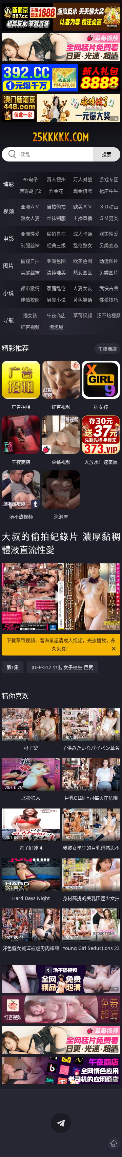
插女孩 (30, 315)
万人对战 (82, 179)
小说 (8, 293)
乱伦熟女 (82, 245)
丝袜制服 (56, 218)
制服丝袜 (30, 245)
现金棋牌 (82, 191)
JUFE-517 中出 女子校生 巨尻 (62, 667)
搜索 (106, 154)
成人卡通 (82, 234)
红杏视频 (30, 327)
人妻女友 (82, 288)
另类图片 (108, 272)
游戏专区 (108, 179)
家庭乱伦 (56, 288)
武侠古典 (108, 288)
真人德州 (56, 179)
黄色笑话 (82, 299)
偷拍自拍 (56, 234)
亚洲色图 (56, 261)
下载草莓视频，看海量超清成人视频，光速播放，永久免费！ (61, 644)
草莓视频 (82, 315)
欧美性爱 (108, 234)
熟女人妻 (30, 218)
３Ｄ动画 (108, 206)
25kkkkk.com (61, 137)
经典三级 (56, 245)
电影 (8, 238)
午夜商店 (56, 315)
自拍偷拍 (56, 206)
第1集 (12, 667)
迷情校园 (30, 299)
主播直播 (82, 218)
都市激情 (30, 288)
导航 (8, 320)
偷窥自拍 (30, 261)
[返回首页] (113, 1143)
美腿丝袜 (30, 272)
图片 (8, 266)
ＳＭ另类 (108, 218)
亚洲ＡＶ (30, 206)
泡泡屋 (56, 327)
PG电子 (30, 179)
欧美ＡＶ (82, 206)
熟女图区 (82, 272)
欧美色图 (82, 261)
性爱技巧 (108, 299)
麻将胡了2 (30, 191)
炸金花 (56, 191)
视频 (8, 211)
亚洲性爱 (30, 234)
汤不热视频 (109, 315)
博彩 (8, 184)
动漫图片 (108, 261)
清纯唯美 (56, 272)
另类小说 (56, 299)
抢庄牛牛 (108, 191)
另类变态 (108, 245)
